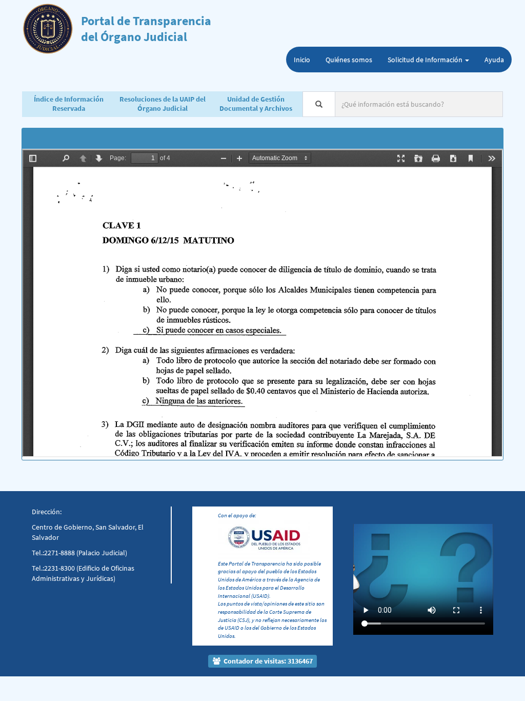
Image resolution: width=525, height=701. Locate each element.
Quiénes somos (349, 59)
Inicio (302, 59)
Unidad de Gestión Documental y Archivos (255, 103)
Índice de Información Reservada (69, 103)
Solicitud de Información (426, 59)
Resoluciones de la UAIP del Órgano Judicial (162, 103)
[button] (363, 558)
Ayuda (494, 59)
